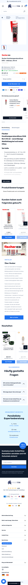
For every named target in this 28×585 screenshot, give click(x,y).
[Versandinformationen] (14, 68)
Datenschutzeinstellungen (7, 557)
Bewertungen (16, 127)
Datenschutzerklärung (7, 551)
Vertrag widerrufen (7, 543)
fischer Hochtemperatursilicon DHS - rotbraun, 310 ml (20, 17)
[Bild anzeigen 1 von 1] (4, 47)
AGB (3, 548)
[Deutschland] (3, 575)
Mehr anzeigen (6, 181)
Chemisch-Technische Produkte (8, 17)
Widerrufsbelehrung (6, 554)
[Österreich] (7, 575)
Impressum (4, 546)
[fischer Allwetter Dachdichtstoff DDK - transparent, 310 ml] (6, 102)
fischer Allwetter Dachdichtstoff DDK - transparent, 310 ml (15, 101)
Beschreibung (6, 127)
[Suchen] (24, 11)
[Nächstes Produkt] (24, 109)
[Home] (2, 17)
